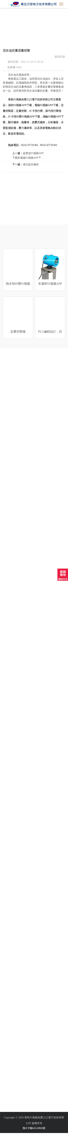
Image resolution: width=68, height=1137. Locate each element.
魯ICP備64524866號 (34, 1128)
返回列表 (60, 56)
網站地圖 (5, 1135)
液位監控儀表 (25, 164)
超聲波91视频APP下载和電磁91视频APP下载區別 (28, 156)
